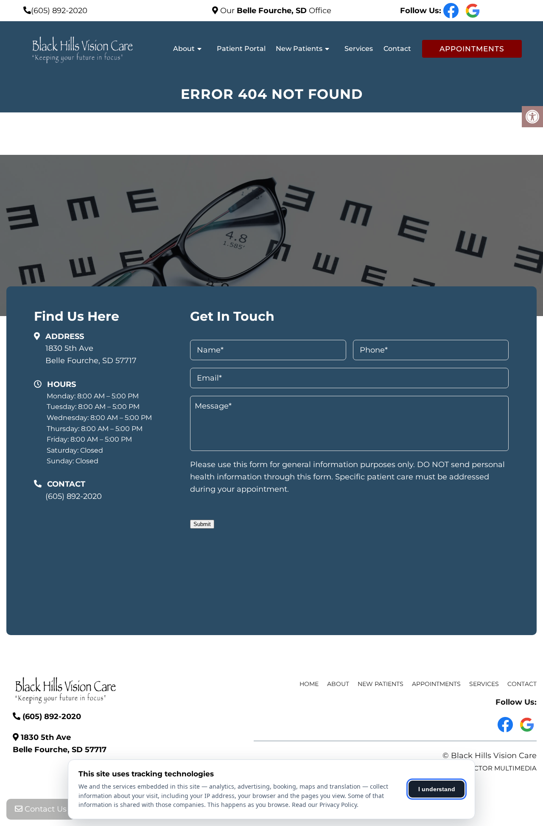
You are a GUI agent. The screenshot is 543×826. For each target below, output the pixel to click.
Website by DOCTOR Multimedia (479, 768)
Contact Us (44, 809)
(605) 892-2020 (59, 10)
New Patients (299, 49)
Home (309, 684)
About (184, 49)
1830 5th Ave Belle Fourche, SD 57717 (91, 354)
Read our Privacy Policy (324, 805)
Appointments (471, 49)
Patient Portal (241, 49)
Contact (397, 49)
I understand (436, 789)
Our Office (274, 10)
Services (358, 49)
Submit (202, 524)
